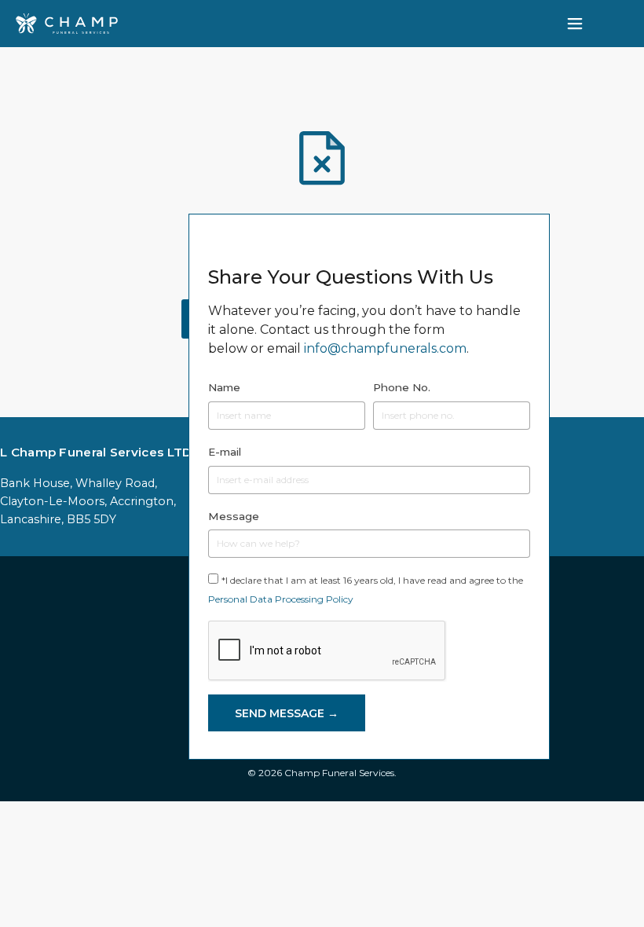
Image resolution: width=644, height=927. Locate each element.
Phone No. (401, 387)
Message (233, 516)
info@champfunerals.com (385, 348)
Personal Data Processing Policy (280, 599)
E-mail (224, 451)
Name (224, 387)
